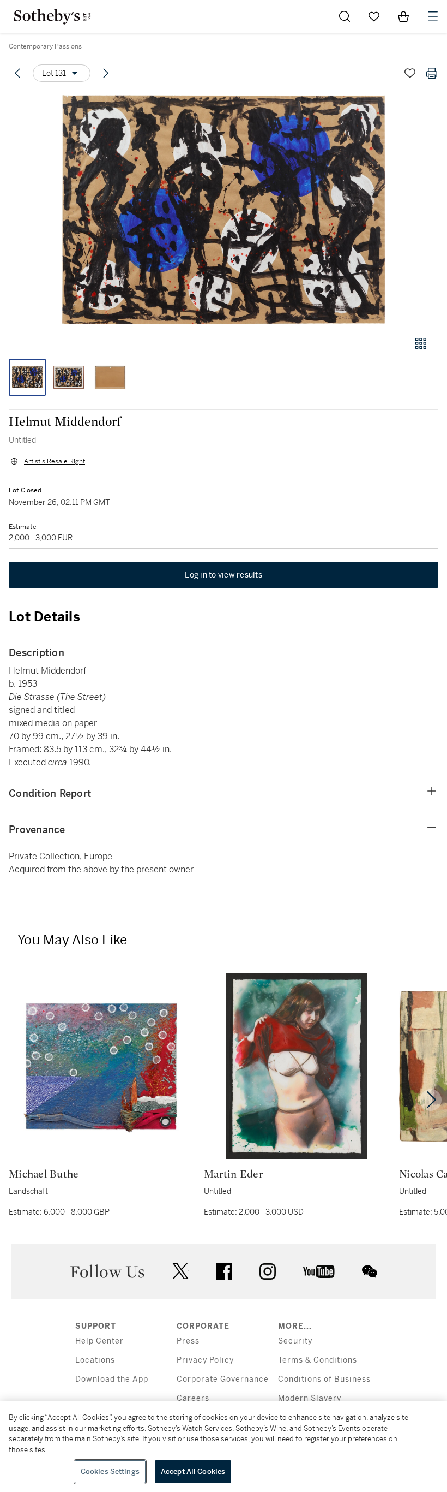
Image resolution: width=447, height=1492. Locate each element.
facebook (224, 1271)
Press (188, 1341)
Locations (95, 1360)
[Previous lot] (17, 73)
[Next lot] (106, 73)
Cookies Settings (110, 1471)
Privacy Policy (205, 1360)
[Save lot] (410, 73)
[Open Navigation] (432, 16)
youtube (319, 1271)
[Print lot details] (431, 73)
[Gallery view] (421, 343)
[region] (223, 1446)
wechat (369, 1271)
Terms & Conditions (317, 1360)
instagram (267, 1271)
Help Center (99, 1341)
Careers (193, 1398)
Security (295, 1341)
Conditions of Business (324, 1379)
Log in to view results (223, 575)
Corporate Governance (223, 1379)
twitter (180, 1271)
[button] (223, 209)
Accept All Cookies (193, 1471)
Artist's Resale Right (54, 461)
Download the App (111, 1379)
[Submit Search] (344, 16)
